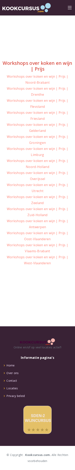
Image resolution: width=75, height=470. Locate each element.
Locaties (12, 388)
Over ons (12, 373)
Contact (11, 380)
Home (10, 365)
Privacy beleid (15, 396)
